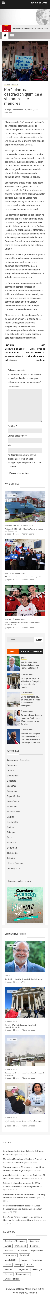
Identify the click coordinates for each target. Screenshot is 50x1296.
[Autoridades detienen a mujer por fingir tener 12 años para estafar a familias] (13, 718)
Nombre (12, 426)
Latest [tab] (12, 651)
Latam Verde (13, 801)
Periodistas (12, 822)
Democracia (12, 775)
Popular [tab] (25, 651)
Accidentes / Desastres (18, 760)
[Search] (45, 35)
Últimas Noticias (27, 525)
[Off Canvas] (3, 3)
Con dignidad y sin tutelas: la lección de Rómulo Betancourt (30, 664)
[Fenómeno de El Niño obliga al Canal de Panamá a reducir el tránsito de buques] (25, 506)
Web (10, 445)
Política (7, 84)
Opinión (24, 658)
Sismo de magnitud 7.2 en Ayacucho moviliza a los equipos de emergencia (31, 701)
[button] (12, 35)
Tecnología (12, 853)
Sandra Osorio (28, 534)
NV (24, 982)
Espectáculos (13, 796)
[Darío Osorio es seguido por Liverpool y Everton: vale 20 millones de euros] (25, 600)
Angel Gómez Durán (15, 110)
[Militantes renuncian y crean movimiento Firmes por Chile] (25, 554)
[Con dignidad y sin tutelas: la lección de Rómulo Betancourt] (13, 663)
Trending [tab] (37, 651)
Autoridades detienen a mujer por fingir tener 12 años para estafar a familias (31, 719)
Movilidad (12, 806)
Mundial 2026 (13, 811)
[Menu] (12, 35)
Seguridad (12, 847)
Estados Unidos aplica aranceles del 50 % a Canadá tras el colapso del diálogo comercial (31, 738)
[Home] (5, 36)
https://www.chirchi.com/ (19, 881)
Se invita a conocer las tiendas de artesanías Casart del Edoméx (14, 352)
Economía (8, 525)
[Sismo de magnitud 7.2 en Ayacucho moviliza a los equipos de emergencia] (13, 699)
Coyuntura (12, 765)
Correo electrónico (17, 435)
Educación (12, 791)
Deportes (11, 780)
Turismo (11, 858)
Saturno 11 (12, 842)
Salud (9, 837)
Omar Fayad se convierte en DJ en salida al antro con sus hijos (35, 352)
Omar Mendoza (29, 1030)
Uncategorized (14, 868)
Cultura (10, 770)
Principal (15, 84)
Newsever (18, 1292)
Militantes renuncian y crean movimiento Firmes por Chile (23, 577)
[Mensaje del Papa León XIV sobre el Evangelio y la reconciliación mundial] (13, 681)
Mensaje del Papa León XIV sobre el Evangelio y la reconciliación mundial (31, 682)
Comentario (14, 386)
